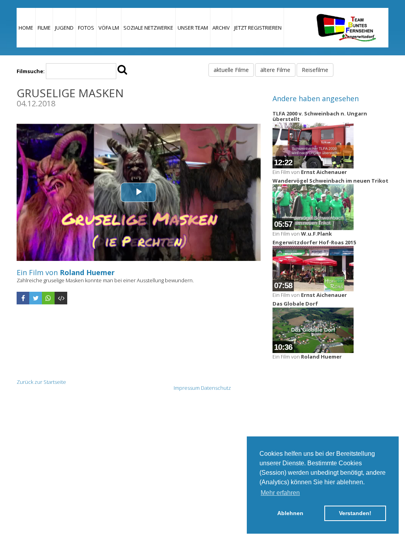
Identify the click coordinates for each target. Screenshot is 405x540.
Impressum (187, 387)
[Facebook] (23, 298)
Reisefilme (315, 70)
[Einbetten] (61, 298)
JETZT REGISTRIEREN (258, 27)
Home (26, 27)
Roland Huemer (87, 272)
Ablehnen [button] (290, 513)
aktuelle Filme (231, 70)
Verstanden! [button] (355, 513)
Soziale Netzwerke (148, 27)
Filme (44, 27)
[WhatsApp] (48, 298)
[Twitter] (35, 298)
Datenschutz (216, 387)
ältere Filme (275, 70)
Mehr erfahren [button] (280, 492)
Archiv (221, 27)
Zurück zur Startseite (41, 381)
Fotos (86, 27)
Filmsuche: (31, 71)
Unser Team (193, 27)
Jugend (64, 27)
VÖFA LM (108, 27)
